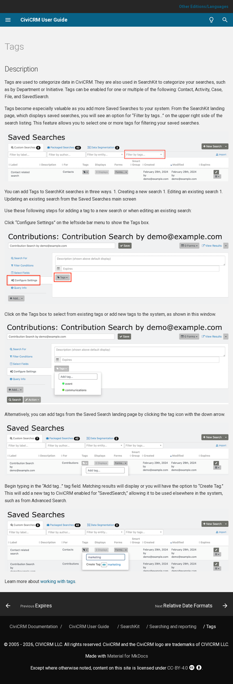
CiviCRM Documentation (34, 626)
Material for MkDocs (127, 656)
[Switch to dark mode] (211, 20)
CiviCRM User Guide (89, 626)
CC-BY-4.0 (177, 668)
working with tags (57, 581)
